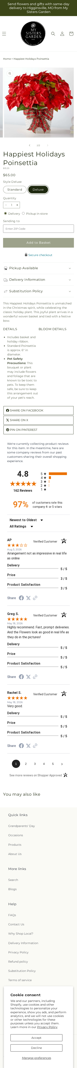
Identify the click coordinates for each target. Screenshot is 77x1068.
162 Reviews (25, 491)
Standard (14, 189)
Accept (36, 1038)
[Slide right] (47, 145)
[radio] (55, 473)
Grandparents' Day (21, 826)
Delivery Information (23, 943)
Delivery (14, 213)
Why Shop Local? (20, 933)
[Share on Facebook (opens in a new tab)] (21, 598)
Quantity (9, 198)
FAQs (12, 915)
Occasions (15, 835)
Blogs (12, 889)
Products (14, 845)
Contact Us (16, 924)
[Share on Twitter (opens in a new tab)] (28, 598)
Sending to (17, 221)
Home (7, 58)
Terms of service (20, 980)
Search (13, 880)
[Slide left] (29, 145)
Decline (36, 1048)
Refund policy (18, 961)
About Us (15, 854)
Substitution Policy (22, 971)
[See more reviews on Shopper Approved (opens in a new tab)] (35, 598)
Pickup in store (37, 213)
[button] (53, 33)
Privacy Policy (47, 1027)
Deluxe (38, 189)
